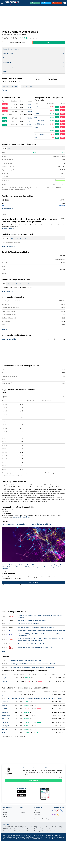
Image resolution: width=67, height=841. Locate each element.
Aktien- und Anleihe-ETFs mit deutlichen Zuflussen (33, 644)
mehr (9, 148)
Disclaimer (37, 814)
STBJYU (30, 121)
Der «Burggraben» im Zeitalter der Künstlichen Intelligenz (36, 627)
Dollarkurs (37, 829)
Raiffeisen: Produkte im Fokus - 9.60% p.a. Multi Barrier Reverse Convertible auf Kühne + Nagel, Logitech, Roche (40, 640)
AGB (35, 817)
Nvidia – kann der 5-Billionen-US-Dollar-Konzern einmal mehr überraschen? (41, 631)
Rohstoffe (22, 831)
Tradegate (5, 681)
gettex (4, 695)
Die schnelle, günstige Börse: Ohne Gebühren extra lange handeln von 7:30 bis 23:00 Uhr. (34, 698)
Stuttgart (5, 712)
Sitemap (5, 817)
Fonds (60, 829)
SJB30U (30, 111)
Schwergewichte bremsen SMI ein (28, 624)
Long (57, 107)
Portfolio (29, 831)
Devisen (29, 829)
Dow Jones (41, 827)
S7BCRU (29, 108)
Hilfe (21, 810)
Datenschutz (38, 812)
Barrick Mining (39, 124)
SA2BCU (29, 125)
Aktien (24, 829)
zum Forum (5, 511)
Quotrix (4, 705)
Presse (5, 814)
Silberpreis (52, 829)
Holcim (36, 127)
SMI (11, 829)
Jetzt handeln (33, 582)
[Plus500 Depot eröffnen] (13, 4)
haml (3, 733)
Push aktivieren (7, 209)
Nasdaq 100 (49, 827)
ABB (35, 117)
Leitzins (55, 831)
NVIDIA (36, 114)
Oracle (36, 131)
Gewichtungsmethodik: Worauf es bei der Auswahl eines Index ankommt (32, 664)
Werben (22, 812)
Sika (35, 138)
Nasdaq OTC (6, 726)
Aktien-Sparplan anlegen (17, 42)
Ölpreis (49, 831)
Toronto (4, 709)
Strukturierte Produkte (10, 831)
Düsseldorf (5, 719)
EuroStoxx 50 (32, 827)
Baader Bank (6, 715)
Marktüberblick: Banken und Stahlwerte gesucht (33, 620)
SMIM (20, 827)
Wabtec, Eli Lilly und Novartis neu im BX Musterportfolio (35, 647)
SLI (16, 827)
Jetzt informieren (7, 228)
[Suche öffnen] (64, 3)
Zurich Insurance (39, 134)
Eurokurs (45, 829)
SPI (12, 827)
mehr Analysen (6, 291)
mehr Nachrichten (7, 246)
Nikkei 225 (58, 827)
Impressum (37, 810)
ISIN (15, 34)
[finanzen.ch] (12, 2)
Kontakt (5, 810)
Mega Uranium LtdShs (9, 339)
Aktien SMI (6, 827)
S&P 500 (5, 829)
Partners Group (39, 120)
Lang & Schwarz (7, 678)
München (5, 729)
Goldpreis (17, 829)
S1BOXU (29, 118)
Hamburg (5, 722)
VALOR (4, 34)
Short (62, 107)
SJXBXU (29, 104)
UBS (35, 110)
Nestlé (36, 107)
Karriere (5, 812)
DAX (24, 827)
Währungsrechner (39, 831)
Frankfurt (5, 702)
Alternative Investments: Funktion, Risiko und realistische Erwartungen (32, 667)
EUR (4, 148)
